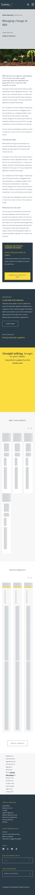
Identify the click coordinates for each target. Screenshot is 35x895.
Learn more (12, 324)
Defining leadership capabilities (13, 337)
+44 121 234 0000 (5, 469)
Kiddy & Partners (9, 36)
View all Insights (17, 743)
